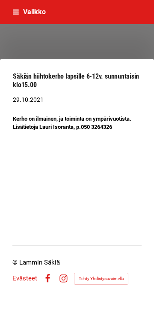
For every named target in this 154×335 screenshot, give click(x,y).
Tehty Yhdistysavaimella (101, 278)
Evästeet (24, 278)
